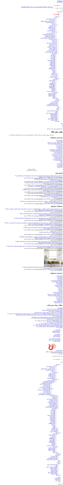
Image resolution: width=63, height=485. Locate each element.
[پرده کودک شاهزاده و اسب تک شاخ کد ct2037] (45, 193)
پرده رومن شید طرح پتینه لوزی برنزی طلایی (54, 202)
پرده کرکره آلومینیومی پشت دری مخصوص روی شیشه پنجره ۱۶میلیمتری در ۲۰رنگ (46, 223)
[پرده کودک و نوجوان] (58, 301)
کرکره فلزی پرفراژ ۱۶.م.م (44, 393)
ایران (58, 462)
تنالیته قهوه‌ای (52, 64)
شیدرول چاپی (52, 29)
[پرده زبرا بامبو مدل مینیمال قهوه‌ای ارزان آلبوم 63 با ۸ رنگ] (39, 218)
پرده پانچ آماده (54, 73)
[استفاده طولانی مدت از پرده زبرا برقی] (53, 320)
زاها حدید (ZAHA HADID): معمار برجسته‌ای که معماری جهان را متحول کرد (47, 317)
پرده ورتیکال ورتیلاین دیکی (52, 43)
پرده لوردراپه (54, 41)
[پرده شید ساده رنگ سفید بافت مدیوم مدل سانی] (43, 266)
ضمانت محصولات (54, 117)
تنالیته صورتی (52, 61)
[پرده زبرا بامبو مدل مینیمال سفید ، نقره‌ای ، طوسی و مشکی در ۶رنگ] (34, 208)
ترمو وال (58, 453)
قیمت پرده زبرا (54, 101)
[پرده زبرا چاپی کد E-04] (52, 196)
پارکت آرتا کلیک (52, 80)
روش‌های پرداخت (54, 115)
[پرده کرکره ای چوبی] (58, 151)
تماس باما (57, 121)
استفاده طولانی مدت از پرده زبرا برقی (55, 321)
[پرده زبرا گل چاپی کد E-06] (51, 232)
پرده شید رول (54, 24)
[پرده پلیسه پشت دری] (58, 158)
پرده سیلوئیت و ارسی (53, 49)
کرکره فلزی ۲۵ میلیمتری (50, 35)
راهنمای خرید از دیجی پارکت (52, 113)
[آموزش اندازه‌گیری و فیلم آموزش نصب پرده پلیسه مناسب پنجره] (51, 325)
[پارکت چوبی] (60, 163)
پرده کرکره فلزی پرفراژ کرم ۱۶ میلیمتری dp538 (53, 190)
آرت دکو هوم (52, 83)
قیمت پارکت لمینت (54, 103)
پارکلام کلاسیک (52, 84)
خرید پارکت (57, 78)
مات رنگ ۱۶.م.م (46, 392)
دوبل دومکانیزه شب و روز (52, 50)
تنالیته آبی (53, 54)
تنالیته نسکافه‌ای (51, 68)
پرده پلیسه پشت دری (53, 39)
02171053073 (60, 2)
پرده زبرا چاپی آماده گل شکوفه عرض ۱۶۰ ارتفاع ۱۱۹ (52, 187)
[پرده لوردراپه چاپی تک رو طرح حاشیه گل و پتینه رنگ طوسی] (39, 175)
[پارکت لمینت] (59, 165)
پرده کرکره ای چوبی (51, 33)
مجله (58, 106)
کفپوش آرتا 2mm (51, 94)
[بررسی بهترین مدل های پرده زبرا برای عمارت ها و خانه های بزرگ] (56, 322)
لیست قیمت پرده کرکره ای (52, 105)
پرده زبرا (55, 17)
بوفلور (54, 96)
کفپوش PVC (55, 92)
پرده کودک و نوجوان (51, 30)
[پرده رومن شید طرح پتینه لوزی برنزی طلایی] (42, 201)
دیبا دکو (53, 81)
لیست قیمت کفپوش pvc (53, 104)
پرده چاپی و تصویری (53, 44)
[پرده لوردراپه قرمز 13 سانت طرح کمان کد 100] (44, 182)
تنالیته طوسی (52, 62)
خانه (54, 128)
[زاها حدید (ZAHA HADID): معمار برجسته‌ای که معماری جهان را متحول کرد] (60, 316)
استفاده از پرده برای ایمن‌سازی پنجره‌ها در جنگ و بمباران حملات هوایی (48, 312)
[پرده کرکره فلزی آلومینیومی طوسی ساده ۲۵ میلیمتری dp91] (40, 241)
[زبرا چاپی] (60, 289)
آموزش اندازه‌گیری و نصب (52, 110)
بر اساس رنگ (54, 53)
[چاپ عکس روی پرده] (58, 292)
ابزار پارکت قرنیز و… (50, 91)
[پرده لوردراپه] (59, 147)
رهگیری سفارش (54, 120)
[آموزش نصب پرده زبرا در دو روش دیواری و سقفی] (57, 309)
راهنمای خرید (57, 334)
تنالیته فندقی (52, 63)
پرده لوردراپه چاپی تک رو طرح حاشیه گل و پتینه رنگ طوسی (50, 176)
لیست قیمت (56, 100)
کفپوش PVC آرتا (51, 93)
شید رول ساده (52, 25)
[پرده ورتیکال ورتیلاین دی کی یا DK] (55, 142)
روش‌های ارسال (54, 116)
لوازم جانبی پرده (54, 75)
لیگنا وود (53, 90)
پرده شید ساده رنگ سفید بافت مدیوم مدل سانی (53, 268)
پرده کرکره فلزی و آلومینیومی (49, 34)
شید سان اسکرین (51, 28)
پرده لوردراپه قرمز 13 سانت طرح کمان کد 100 (53, 183)
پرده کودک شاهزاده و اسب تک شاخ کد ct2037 (53, 194)
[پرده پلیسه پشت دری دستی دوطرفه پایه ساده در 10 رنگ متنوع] (35, 246)
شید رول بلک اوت (51, 27)
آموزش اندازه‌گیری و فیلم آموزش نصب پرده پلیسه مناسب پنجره (49, 326)
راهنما (58, 109)
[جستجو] (62, 9)
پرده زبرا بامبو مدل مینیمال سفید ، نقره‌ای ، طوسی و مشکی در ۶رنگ (49, 210)
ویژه (62, 123)
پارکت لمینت (55, 79)
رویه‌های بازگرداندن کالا (53, 118)
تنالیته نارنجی (52, 67)
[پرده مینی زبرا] (59, 144)
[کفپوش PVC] (59, 140)
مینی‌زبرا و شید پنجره (53, 45)
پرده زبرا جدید (52, 20)
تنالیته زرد (53, 56)
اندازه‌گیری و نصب (53, 77)
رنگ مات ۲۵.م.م (46, 385)
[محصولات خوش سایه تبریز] (57, 280)
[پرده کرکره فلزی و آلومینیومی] (56, 149)
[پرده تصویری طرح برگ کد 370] (49, 179)
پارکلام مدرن (52, 85)
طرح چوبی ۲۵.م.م (46, 386)
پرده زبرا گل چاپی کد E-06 (57, 233)
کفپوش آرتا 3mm (51, 95)
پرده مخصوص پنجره (52, 46)
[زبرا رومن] (60, 287)
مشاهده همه (60, 307)
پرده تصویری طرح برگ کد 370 (56, 180)
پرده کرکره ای (54, 31)
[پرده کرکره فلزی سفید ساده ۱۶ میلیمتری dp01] (44, 227)
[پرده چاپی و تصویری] (58, 156)
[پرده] (61, 161)
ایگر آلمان (53, 88)
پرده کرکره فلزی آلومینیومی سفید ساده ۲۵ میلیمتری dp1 (51, 214)
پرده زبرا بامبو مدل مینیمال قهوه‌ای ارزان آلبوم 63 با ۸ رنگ (51, 219)
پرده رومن (54, 40)
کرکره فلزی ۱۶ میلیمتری (50, 36)
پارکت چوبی (55, 452)
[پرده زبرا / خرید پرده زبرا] (57, 154)
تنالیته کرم (53, 66)
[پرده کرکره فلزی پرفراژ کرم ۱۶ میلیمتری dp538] (43, 189)
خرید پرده (57, 16)
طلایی (54, 71)
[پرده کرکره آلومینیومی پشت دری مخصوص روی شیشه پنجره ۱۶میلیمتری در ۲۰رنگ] (34, 222)
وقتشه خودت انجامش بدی (54, 338)
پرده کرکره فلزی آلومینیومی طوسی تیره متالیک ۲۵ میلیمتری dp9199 (49, 237)
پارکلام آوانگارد (52, 87)
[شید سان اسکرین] (58, 285)
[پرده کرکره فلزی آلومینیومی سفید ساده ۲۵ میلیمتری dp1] (42, 213)
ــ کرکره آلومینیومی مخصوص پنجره (48, 37)
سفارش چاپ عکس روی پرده (51, 52)
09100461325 (60, 1)
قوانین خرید (57, 329)
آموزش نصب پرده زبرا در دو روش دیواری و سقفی (52, 310)
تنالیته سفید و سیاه (51, 60)
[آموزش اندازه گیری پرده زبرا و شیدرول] (49, 318)
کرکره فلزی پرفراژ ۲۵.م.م (44, 387)
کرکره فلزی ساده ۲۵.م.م (45, 383)
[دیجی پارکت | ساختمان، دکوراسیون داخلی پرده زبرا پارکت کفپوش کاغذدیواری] (58, 360)
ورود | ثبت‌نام (60, 11)
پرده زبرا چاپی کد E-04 (58, 197)
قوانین (56, 111)
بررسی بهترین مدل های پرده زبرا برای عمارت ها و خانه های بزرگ (49, 324)
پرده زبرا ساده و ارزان (50, 18)
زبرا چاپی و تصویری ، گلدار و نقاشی (48, 21)
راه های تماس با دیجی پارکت (54, 339)
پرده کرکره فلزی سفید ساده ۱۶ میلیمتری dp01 (53, 228)
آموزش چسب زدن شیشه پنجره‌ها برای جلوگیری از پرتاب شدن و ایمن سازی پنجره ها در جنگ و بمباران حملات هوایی (39, 314)
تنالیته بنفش (52, 55)
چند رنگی (53, 69)
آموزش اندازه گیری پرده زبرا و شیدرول (55, 319)
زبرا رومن (53, 23)
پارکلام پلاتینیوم (52, 86)
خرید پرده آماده (54, 74)
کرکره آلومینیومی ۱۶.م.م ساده (44, 389)
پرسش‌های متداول (54, 114)
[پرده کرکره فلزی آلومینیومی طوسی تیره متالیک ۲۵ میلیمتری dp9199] (41, 236)
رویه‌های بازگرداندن (56, 332)
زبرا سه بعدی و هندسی (50, 22)
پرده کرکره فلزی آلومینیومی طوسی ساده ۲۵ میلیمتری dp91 (50, 242)
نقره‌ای (53, 70)
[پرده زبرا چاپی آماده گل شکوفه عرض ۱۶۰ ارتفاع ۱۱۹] (45, 186)
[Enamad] (59, 350)
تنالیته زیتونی (52, 58)
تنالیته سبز (53, 59)
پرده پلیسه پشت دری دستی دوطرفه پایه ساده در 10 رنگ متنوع (50, 247)
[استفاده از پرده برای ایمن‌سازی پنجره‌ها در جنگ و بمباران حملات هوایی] (59, 311)
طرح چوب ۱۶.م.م (46, 390)
